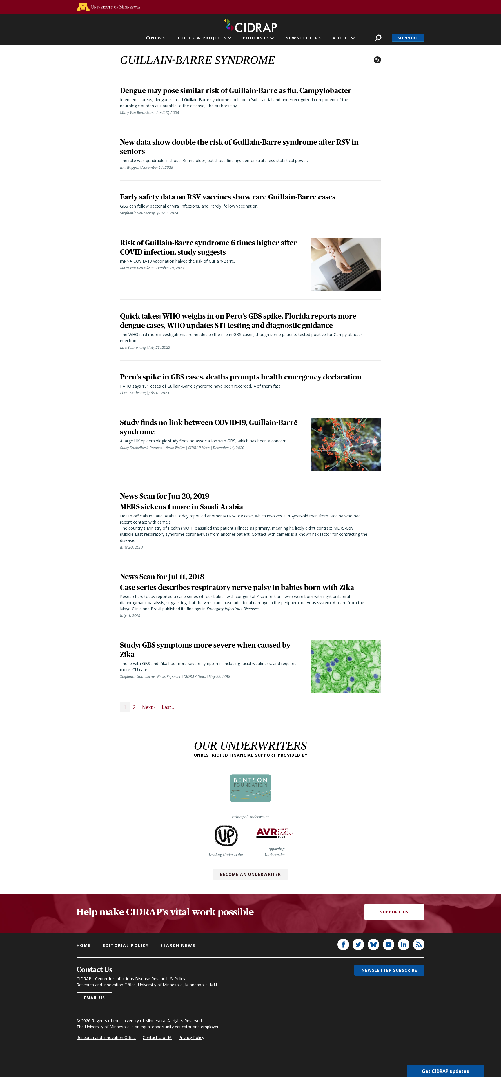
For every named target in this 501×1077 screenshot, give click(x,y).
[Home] (250, 24)
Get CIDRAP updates (445, 1071)
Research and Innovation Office (106, 1037)
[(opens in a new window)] (108, 7)
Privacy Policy (191, 1037)
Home (84, 945)
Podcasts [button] (256, 38)
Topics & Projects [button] (202, 38)
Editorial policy (126, 945)
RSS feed (377, 59)
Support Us (394, 912)
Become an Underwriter (250, 874)
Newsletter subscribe (389, 970)
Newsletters (303, 38)
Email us (94, 997)
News (158, 38)
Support (408, 38)
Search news (177, 945)
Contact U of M (157, 1037)
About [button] (341, 38)
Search (378, 38)
